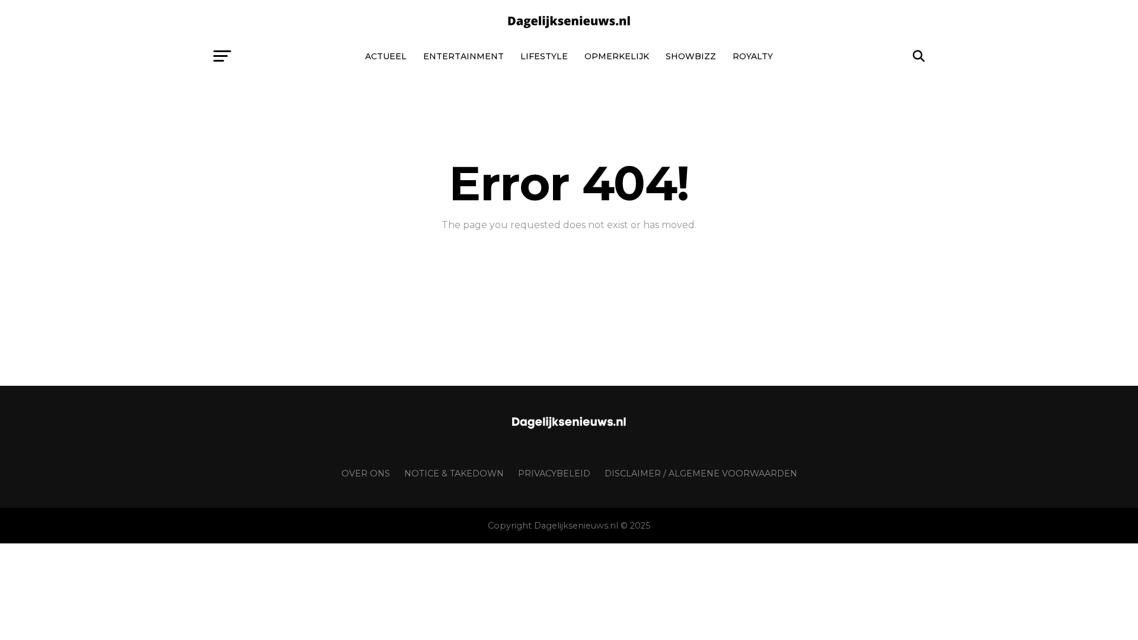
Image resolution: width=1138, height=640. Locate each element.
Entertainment (463, 56)
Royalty (753, 56)
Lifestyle (544, 56)
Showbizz (691, 56)
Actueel (386, 56)
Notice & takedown (454, 473)
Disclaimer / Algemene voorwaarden (701, 473)
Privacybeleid (554, 473)
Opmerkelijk (616, 56)
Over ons (365, 473)
